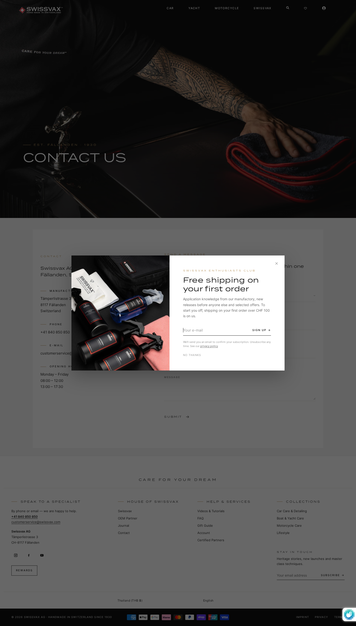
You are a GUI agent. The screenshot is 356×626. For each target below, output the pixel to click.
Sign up (259, 330)
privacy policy (209, 346)
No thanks (192, 355)
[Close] (276, 263)
